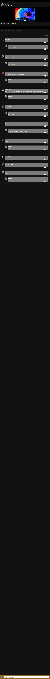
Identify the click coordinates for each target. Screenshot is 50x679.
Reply (7, 43)
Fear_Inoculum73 (11, 64)
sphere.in (13, 74)
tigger (9, 148)
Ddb (9, 81)
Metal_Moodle (10, 114)
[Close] (2, 2)
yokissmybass (10, 131)
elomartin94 (10, 47)
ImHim (9, 180)
